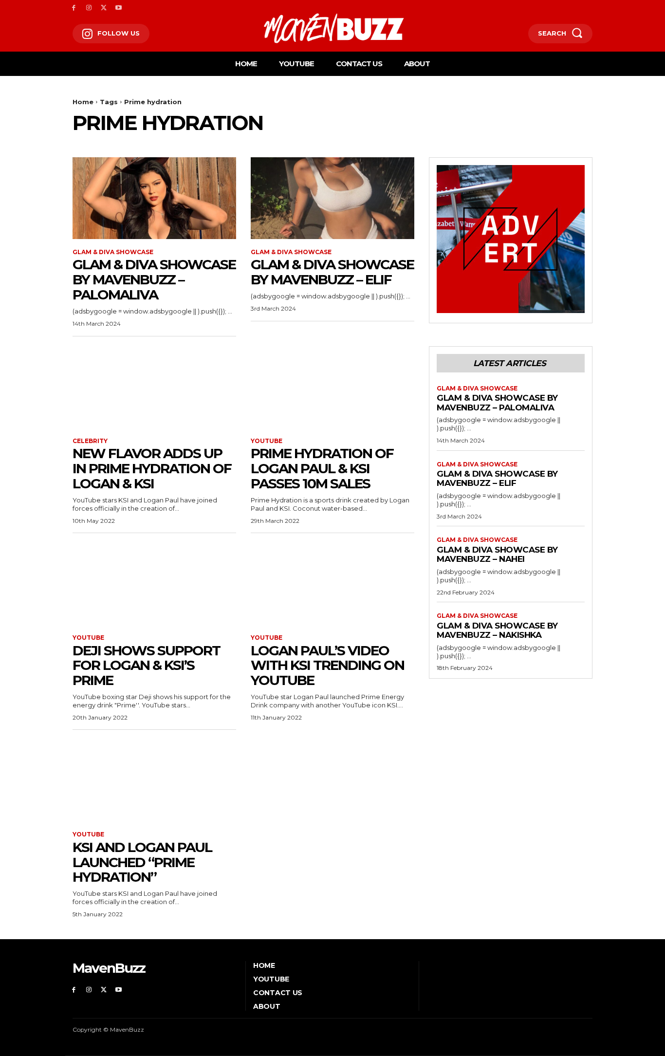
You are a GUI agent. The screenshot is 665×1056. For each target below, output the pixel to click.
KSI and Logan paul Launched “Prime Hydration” (142, 862)
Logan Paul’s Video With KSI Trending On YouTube (327, 665)
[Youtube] (118, 8)
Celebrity (90, 441)
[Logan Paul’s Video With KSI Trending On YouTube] (332, 584)
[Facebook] (74, 8)
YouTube (266, 441)
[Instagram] (89, 8)
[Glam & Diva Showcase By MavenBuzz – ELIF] (332, 198)
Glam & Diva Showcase (113, 252)
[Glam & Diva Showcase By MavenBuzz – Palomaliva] (154, 198)
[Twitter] (104, 8)
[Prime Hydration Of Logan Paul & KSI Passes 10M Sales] (332, 387)
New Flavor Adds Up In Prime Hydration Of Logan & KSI (152, 468)
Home (83, 102)
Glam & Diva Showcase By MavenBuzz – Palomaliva (154, 279)
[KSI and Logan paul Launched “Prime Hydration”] (154, 780)
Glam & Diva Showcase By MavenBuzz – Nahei (497, 554)
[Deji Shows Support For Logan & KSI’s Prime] (154, 584)
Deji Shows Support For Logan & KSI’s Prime (146, 665)
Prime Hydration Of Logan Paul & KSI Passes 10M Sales (322, 468)
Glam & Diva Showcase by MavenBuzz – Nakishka (497, 630)
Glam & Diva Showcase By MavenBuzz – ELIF (332, 272)
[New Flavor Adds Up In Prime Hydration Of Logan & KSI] (154, 387)
